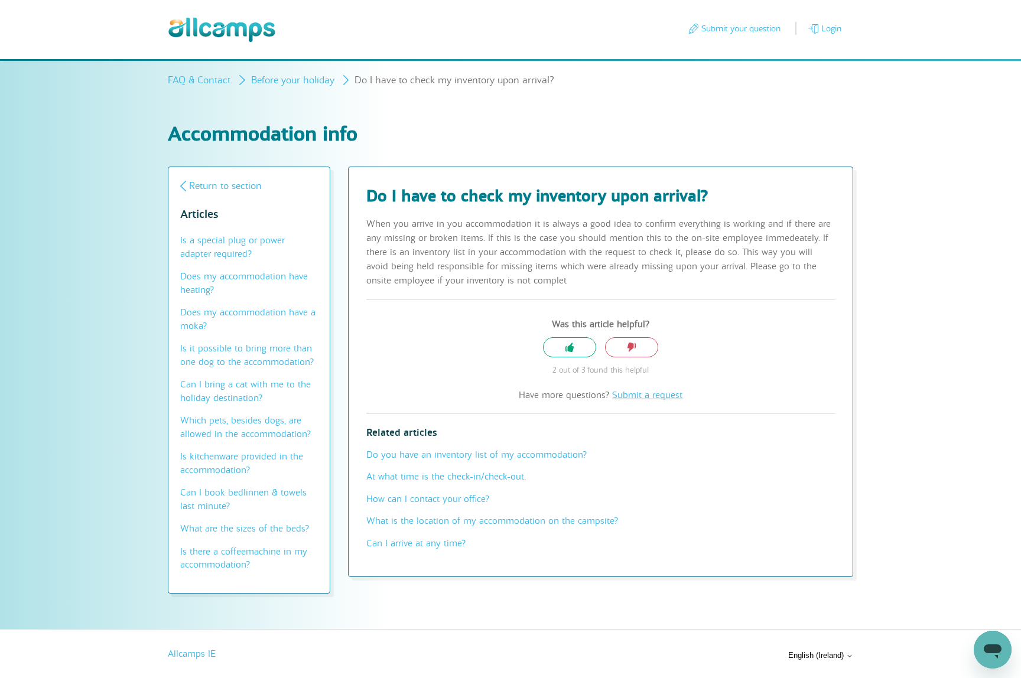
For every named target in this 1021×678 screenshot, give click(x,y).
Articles (199, 214)
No (631, 347)
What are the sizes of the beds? (244, 528)
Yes (569, 347)
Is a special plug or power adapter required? (232, 247)
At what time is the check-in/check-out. (446, 477)
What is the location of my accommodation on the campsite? (492, 521)
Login (831, 28)
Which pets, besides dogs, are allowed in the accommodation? (245, 427)
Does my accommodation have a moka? (248, 319)
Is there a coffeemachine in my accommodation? (243, 558)
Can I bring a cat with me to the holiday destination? (245, 391)
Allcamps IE (192, 654)
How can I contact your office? (427, 499)
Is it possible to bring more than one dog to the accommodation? (247, 355)
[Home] (222, 30)
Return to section (225, 186)
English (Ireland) (817, 655)
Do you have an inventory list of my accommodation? (476, 455)
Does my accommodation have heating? (244, 283)
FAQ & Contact (199, 80)
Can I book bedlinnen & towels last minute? (243, 499)
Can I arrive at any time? (416, 543)
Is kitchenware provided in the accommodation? (241, 463)
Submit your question (741, 28)
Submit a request (647, 395)
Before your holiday (292, 80)
